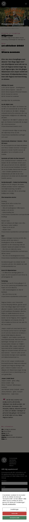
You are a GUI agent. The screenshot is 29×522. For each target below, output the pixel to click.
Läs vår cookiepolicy (9, 504)
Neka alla (14, 513)
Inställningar (14, 509)
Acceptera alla (14, 517)
